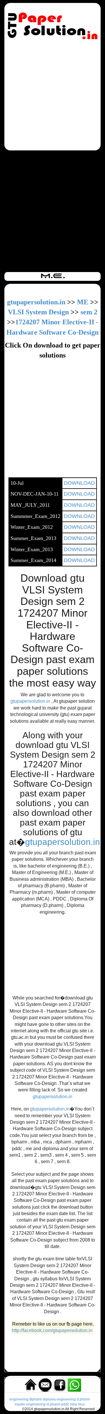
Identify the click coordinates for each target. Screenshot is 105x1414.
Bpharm (35, 1399)
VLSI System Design (38, 312)
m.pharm (53, 1404)
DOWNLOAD (79, 483)
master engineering (30, 1404)
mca (81, 1404)
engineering (19, 1399)
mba (73, 1404)
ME (82, 302)
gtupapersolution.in (36, 302)
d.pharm (83, 1399)
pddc (65, 1404)
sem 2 (88, 312)
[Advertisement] (52, 96)
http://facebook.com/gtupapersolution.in (52, 1330)
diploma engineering (59, 1399)
